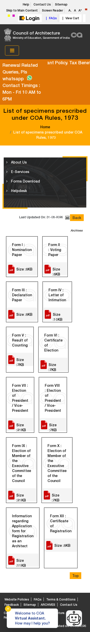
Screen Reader (52, 10)
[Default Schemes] (86, 9)
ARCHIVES (48, 604)
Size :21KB (21, 427)
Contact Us (42, 4)
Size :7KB (20, 362)
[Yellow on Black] (9, 15)
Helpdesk (18, 190)
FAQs (38, 599)
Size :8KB (24, 269)
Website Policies (16, 599)
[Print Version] (67, 217)
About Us (18, 162)
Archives (76, 230)
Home (45, 127)
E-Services (19, 172)
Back (76, 218)
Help (26, 4)
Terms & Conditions (61, 599)
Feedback (11, 604)
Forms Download (25, 181)
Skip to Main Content (22, 10)
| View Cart (70, 18)
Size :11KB (21, 562)
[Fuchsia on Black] (13, 15)
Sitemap (61, 4)
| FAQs (50, 18)
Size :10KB (57, 316)
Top (75, 576)
